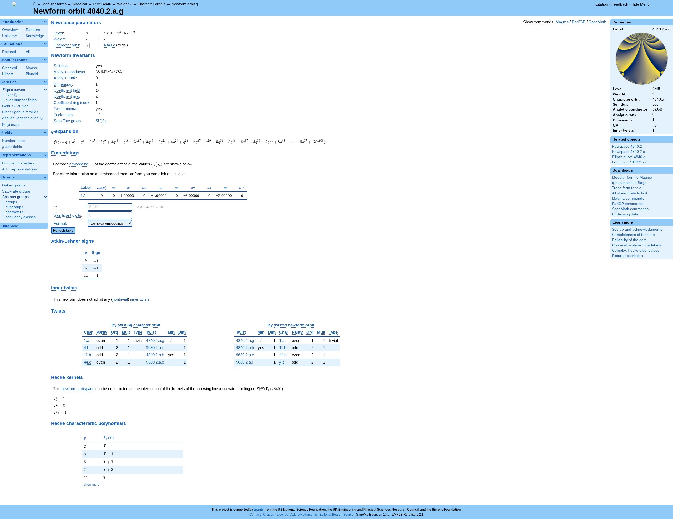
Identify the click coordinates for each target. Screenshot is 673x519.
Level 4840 (102, 4)
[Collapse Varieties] (45, 82)
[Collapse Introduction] (45, 22)
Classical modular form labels (636, 245)
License (282, 514)
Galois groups (13, 185)
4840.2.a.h (155, 354)
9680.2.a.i (154, 347)
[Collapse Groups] (45, 177)
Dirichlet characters (18, 163)
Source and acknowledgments (637, 229)
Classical (79, 4)
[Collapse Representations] (45, 155)
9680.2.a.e (155, 362)
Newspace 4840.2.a (628, 152)
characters (14, 212)
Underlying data (625, 214)
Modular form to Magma (632, 177)
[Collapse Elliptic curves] (45, 89)
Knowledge (35, 36)
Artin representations (19, 169)
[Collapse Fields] (45, 133)
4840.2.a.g (155, 340)
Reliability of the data (629, 240)
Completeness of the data (633, 235)
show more (92, 484)
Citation (601, 4)
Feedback (619, 4)
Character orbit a (151, 4)
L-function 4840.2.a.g (629, 162)
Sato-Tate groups (16, 191)
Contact (255, 514)
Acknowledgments (303, 514)
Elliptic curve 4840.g (628, 157)
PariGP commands (627, 204)
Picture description (627, 256)
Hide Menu (640, 4)
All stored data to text (629, 193)
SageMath (597, 22)
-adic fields (12, 147)
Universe (9, 36)
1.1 (83, 195)
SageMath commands (630, 209)
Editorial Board (330, 514)
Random (33, 30)
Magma (562, 22)
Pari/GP (578, 22)
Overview (10, 30)
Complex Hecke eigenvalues (635, 250)
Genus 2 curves (15, 106)
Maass (31, 68)
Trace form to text (626, 188)
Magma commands (628, 198)
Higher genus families (20, 112)
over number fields (21, 100)
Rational (9, 52)
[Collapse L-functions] (45, 44)
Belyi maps (11, 125)
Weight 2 (124, 4)
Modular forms (54, 4)
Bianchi (32, 74)
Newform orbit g (184, 4)
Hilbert (7, 74)
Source (348, 514)
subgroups (14, 207)
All (28, 52)
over (11, 94)
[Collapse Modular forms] (45, 60)
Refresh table (63, 230)
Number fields (13, 141)
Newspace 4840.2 (627, 146)
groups (11, 202)
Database (9, 226)
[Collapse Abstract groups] (45, 197)
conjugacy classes (21, 217)
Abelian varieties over (22, 118)
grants (259, 509)
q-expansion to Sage (629, 183)
